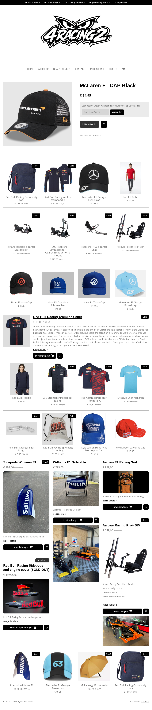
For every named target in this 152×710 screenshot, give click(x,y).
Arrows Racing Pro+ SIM (130, 246)
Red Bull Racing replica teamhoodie (58, 198)
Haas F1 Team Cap (94, 302)
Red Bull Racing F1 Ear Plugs (21, 449)
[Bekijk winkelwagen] (123, 69)
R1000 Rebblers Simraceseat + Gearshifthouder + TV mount (57, 251)
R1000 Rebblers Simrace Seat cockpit (21, 248)
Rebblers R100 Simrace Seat (94, 248)
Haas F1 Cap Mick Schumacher (58, 304)
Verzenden (117, 112)
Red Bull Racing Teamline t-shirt (57, 317)
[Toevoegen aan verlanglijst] (104, 124)
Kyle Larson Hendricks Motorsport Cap (94, 449)
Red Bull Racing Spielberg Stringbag (58, 449)
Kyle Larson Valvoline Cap (130, 447)
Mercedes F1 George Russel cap (94, 198)
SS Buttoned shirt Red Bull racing (58, 399)
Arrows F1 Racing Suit (120, 462)
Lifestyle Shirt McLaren (130, 397)
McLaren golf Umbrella (94, 685)
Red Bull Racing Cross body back (21, 198)
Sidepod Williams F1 (21, 685)
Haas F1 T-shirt (130, 197)
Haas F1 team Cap (21, 302)
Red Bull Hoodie (21, 397)
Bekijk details (39, 349)
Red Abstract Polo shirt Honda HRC (94, 399)
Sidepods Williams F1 (19, 462)
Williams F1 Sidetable (69, 462)
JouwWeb (145, 702)
